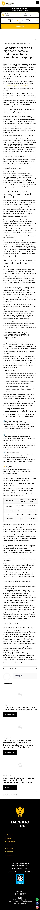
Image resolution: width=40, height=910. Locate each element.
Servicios (10, 835)
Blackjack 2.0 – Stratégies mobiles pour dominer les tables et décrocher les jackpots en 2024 (18, 780)
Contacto (10, 852)
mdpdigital (16, 44)
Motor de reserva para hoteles (19, 902)
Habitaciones (11, 841)
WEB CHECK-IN (11, 855)
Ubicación (10, 848)
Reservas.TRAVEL (20, 903)
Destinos (9, 845)
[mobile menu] (37, 2)
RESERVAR (20, 26)
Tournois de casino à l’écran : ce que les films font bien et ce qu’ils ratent (20, 708)
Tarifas (9, 838)
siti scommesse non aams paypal (17, 85)
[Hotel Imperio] (8, 3)
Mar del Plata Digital (20, 893)
